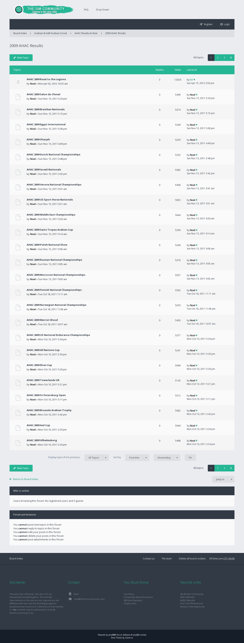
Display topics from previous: (73, 457)
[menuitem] (225, 24)
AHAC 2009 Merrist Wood (42, 320)
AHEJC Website (187, 600)
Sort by (126, 457)
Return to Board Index (25, 479)
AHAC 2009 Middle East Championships (51, 214)
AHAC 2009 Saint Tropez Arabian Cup (50, 229)
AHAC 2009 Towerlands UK (43, 380)
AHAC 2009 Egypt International (46, 124)
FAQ (86, 9)
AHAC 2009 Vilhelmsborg (42, 440)
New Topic (23, 57)
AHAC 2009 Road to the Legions (46, 79)
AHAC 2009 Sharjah (38, 139)
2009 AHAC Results (115, 33)
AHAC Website (187, 597)
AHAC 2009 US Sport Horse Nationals (50, 199)
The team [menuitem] (167, 558)
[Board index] (42, 9)
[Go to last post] (194, 79)
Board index (16, 558)
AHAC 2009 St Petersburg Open (46, 395)
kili (191, 79)
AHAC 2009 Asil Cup (38, 425)
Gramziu (129, 637)
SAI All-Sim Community (191, 594)
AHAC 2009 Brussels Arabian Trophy (49, 410)
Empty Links (130, 603)
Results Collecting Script (192, 606)
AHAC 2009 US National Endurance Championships (58, 335)
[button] (231, 57)
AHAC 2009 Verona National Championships (54, 184)
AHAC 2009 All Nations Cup (43, 350)
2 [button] (217, 57)
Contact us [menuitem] (148, 558)
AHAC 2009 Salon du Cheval (43, 94)
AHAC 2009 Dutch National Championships (53, 154)
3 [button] (224, 57)
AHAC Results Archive (86, 33)
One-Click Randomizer (191, 603)
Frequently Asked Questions (138, 597)
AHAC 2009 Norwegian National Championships (56, 305)
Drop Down (102, 9)
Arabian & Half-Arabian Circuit (50, 33)
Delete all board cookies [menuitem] (192, 558)
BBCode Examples (133, 600)
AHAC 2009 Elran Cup (39, 365)
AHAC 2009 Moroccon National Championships (56, 274)
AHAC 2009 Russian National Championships (54, 259)
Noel (33, 83)
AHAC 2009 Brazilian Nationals (46, 109)
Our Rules (129, 594)
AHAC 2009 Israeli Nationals (44, 169)
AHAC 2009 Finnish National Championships (54, 290)
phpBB (111, 634)
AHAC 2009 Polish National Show (47, 244)
